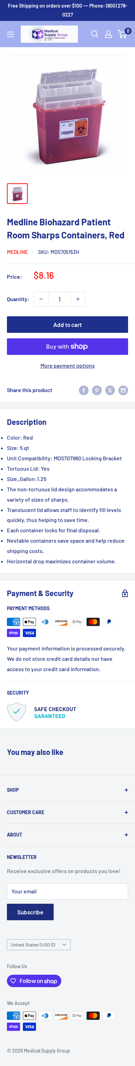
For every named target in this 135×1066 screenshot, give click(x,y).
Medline (17, 252)
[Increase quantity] (78, 299)
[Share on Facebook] (84, 390)
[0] (122, 34)
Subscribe (30, 912)
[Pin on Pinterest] (97, 390)
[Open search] (95, 34)
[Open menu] (10, 34)
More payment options (67, 365)
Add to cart (67, 324)
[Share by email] (123, 390)
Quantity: (18, 299)
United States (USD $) (33, 944)
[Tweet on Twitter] (110, 390)
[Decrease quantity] (41, 299)
